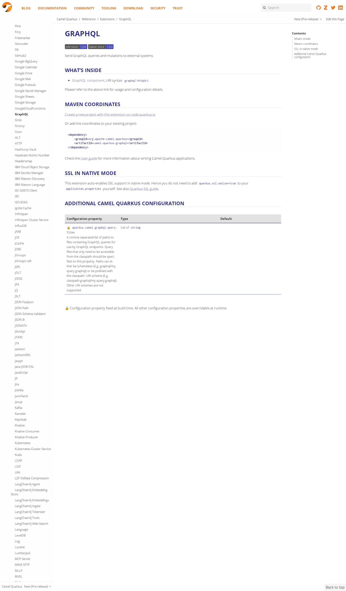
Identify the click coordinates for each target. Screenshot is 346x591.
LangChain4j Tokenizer (30, 512)
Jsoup (18, 402)
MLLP (18, 570)
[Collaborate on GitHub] (318, 8)
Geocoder (21, 43)
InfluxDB (20, 225)
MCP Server (22, 559)
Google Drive (23, 73)
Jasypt (19, 361)
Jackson (20, 349)
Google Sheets (24, 96)
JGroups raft (23, 261)
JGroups (20, 255)
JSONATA (21, 325)
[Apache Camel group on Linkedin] (340, 8)
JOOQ (18, 278)
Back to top (335, 587)
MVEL (18, 576)
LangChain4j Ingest (27, 506)
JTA (17, 343)
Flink (18, 26)
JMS (17, 266)
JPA (17, 284)
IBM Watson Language (30, 184)
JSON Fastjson (24, 302)
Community (84, 8)
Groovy (20, 126)
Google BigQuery (26, 61)
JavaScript (21, 372)
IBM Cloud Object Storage (32, 167)
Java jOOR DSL (24, 366)
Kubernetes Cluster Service (33, 449)
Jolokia (19, 390)
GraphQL (21, 114)
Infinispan (21, 214)
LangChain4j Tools (27, 518)
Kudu (18, 454)
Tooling (109, 8)
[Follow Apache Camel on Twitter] (333, 8)
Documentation (52, 8)
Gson (18, 132)
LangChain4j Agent (27, 484)
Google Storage (25, 102)
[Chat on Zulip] (326, 8)
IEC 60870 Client (26, 190)
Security (157, 8)
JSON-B (19, 319)
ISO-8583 (21, 202)
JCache (19, 243)
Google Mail (23, 79)
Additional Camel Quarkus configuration (310, 55)
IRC (17, 196)
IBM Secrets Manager (29, 173)
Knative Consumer (27, 431)
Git (17, 49)
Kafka (18, 407)
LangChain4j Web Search (31, 523)
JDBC (18, 249)
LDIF (18, 466)
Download (133, 8)
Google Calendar (26, 67)
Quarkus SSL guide (144, 188)
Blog (26, 8)
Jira (17, 384)
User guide (89, 158)
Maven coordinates (306, 44)
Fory (18, 32)
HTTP (18, 143)
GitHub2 (20, 55)
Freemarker (22, 38)
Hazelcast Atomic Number (32, 155)
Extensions (107, 19)
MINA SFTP (22, 564)
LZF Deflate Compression (32, 478)
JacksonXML (23, 355)
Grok (18, 120)
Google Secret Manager (30, 90)
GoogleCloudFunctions (30, 108)
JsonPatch (21, 396)
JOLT (18, 272)
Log (17, 541)
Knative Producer (26, 437)
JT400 (19, 337)
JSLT (17, 296)
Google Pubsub (25, 84)
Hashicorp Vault (25, 149)
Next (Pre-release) (306, 19)
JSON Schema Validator (30, 314)
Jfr (16, 378)
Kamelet (20, 413)
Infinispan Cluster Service (31, 220)
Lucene (20, 547)
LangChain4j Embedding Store (29, 492)
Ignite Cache (23, 208)
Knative (20, 425)
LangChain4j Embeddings (32, 500)
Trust (178, 8)
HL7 (17, 137)
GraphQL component (88, 80)
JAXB (18, 231)
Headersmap (23, 161)
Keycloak (20, 419)
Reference (89, 19)
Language (21, 529)
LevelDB (20, 535)
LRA (17, 472)
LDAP (18, 460)
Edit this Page (335, 19)
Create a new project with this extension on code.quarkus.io (110, 114)
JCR (17, 237)
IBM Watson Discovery (30, 178)
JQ (16, 290)
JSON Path (22, 308)
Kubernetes (22, 443)
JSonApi (20, 331)
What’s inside (302, 39)
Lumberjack (22, 553)
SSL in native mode (306, 49)
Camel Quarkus (67, 19)
